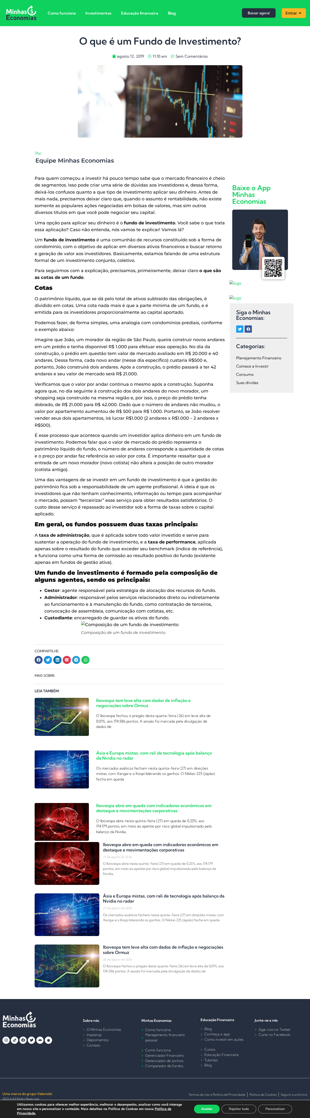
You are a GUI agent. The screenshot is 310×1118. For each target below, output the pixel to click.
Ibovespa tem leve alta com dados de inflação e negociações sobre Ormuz (143, 703)
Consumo (245, 374)
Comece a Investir (252, 366)
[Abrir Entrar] (300, 13)
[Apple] (48, 1040)
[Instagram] (6, 1040)
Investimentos (98, 13)
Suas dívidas (247, 382)
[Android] (40, 1040)
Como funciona (62, 13)
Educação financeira (139, 13)
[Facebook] (248, 329)
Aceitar (206, 1109)
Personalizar (275, 1109)
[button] (39, 660)
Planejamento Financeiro (258, 357)
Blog (172, 13)
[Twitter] (239, 329)
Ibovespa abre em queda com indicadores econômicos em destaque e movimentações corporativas (153, 808)
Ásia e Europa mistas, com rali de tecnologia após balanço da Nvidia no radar (154, 755)
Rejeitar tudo (239, 1109)
